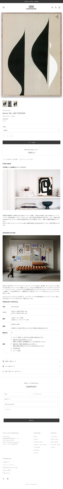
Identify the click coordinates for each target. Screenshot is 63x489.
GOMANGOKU (7, 110)
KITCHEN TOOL (55, 444)
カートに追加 (31, 142)
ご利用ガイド (31, 152)
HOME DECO (55, 439)
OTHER (36, 453)
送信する (31, 420)
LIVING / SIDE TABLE (40, 444)
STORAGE (37, 450)
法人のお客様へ (7, 470)
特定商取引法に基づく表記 (10, 467)
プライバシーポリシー (9, 465)
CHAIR (36, 439)
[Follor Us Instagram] (3, 479)
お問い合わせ (6, 473)
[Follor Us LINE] (8, 479)
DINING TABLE (38, 442)
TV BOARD (37, 447)
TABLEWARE (54, 442)
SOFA (35, 436)
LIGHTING (54, 436)
